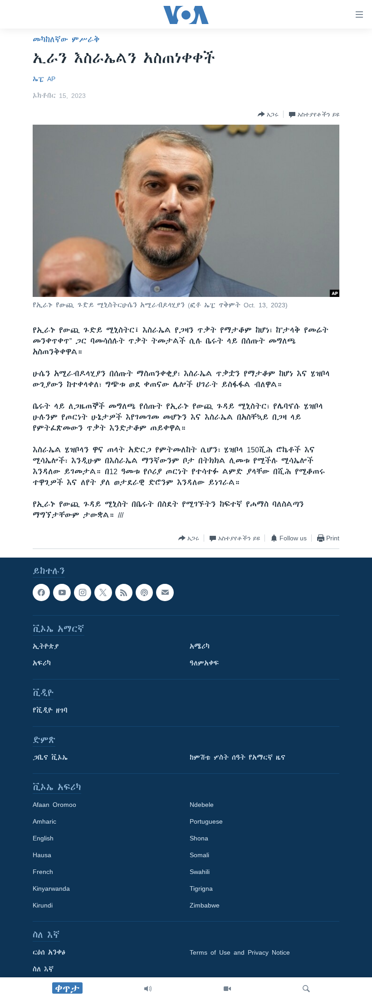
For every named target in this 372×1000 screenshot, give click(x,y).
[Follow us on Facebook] (41, 592)
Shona (199, 839)
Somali (199, 855)
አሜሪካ (200, 647)
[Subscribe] (164, 592)
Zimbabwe (205, 906)
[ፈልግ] (306, 988)
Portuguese (206, 822)
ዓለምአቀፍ (204, 664)
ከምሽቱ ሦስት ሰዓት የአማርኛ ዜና (237, 758)
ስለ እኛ (43, 970)
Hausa (42, 855)
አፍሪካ (42, 664)
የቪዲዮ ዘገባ (50, 711)
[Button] (268, 114)
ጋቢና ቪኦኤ (50, 758)
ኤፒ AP (44, 79)
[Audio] (148, 988)
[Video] (227, 988)
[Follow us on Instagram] (82, 592)
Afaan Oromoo (54, 805)
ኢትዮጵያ (46, 647)
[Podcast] (144, 592)
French (43, 872)
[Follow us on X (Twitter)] (103, 592)
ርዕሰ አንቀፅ (49, 953)
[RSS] (123, 592)
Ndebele (202, 805)
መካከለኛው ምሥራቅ (66, 39)
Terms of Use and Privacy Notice (240, 953)
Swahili (200, 872)
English (43, 839)
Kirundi (43, 906)
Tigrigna (201, 889)
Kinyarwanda (51, 889)
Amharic (44, 822)
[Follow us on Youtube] (61, 592)
